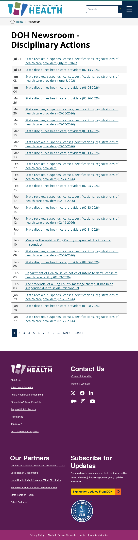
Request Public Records (23, 409)
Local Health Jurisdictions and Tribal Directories (36, 480)
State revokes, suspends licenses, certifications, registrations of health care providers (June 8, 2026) (71, 78)
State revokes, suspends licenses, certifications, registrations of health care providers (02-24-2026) (71, 177)
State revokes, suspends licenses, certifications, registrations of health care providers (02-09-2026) (71, 253)
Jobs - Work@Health (22, 387)
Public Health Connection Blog (27, 394)
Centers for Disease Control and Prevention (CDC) (38, 465)
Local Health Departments (24, 472)
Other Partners (19, 502)
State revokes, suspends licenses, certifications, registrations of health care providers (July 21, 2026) (71, 61)
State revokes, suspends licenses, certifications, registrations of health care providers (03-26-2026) (71, 111)
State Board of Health (22, 494)
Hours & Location (80, 383)
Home (19, 21)
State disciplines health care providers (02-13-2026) (62, 207)
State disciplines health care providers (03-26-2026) (62, 98)
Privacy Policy (37, 535)
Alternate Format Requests (62, 535)
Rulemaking (17, 416)
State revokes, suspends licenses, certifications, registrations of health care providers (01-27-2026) (71, 319)
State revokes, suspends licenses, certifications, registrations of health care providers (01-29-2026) (71, 297)
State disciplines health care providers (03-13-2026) (62, 131)
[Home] (38, 9)
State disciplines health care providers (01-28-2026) (62, 306)
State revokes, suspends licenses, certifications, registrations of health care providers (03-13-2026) (71, 122)
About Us (16, 379)
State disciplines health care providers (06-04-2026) (62, 87)
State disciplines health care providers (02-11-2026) (62, 229)
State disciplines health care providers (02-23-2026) (62, 186)
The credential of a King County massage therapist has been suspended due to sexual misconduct (69, 286)
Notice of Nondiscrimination (93, 535)
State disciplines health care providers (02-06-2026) (62, 262)
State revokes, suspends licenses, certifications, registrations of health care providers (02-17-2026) (71, 198)
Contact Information (81, 376)
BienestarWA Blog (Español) (26, 402)
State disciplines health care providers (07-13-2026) (62, 70)
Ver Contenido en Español (25, 431)
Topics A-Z (16, 424)
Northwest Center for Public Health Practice (34, 487)
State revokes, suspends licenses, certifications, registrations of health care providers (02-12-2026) (71, 220)
